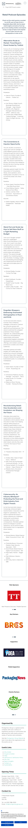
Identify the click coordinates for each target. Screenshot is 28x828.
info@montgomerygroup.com (14, 804)
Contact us (7, 763)
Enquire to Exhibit (9, 754)
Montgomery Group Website (15, 738)
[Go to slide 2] (12, 609)
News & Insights (8, 761)
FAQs (5, 755)
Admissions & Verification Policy (13, 757)
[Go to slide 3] (15, 609)
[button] (25, 3)
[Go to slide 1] (13, 714)
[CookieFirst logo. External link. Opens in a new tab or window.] (1, 810)
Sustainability (8, 765)
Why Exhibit (7, 752)
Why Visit (7, 759)
